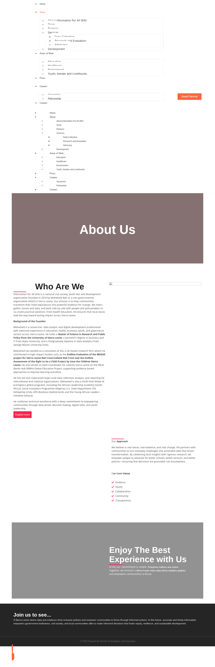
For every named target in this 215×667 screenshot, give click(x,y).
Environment (56, 69)
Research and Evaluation (70, 40)
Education (54, 61)
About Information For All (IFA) (67, 20)
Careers (53, 177)
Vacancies (54, 94)
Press (52, 173)
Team (51, 24)
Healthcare (55, 65)
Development (56, 49)
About (52, 117)
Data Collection (65, 36)
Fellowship (54, 98)
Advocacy (61, 44)
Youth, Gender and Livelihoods (67, 73)
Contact (53, 189)
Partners (53, 28)
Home (52, 113)
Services (53, 32)
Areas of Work (57, 153)
